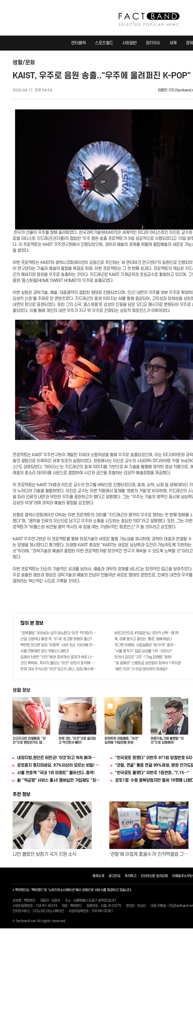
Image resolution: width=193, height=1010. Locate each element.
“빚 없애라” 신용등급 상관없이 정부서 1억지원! (147, 663)
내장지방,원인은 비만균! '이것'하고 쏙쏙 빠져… (56, 758)
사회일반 (129, 43)
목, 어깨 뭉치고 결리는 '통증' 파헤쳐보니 (143, 639)
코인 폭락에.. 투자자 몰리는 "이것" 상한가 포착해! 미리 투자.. (58, 663)
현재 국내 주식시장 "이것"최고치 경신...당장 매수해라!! (58, 669)
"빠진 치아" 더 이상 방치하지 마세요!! (140, 669)
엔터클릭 (78, 43)
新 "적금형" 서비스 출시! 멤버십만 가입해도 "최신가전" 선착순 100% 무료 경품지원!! (59, 780)
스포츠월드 (104, 43)
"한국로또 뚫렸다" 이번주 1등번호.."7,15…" (152, 773)
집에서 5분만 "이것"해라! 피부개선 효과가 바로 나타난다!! (58, 657)
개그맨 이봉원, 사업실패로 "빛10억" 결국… (145, 645)
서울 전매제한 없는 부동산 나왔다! (44, 651)
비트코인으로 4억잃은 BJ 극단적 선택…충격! (146, 633)
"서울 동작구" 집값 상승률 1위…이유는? (143, 651)
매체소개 (98, 876)
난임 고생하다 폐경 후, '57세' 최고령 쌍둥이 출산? (56, 639)
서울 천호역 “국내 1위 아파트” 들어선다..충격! (55, 773)
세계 (173, 43)
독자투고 (130, 876)
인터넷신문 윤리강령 (154, 876)
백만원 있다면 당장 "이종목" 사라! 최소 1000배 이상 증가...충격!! (58, 645)
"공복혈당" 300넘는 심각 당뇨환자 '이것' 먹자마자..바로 (58, 633)
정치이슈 (153, 43)
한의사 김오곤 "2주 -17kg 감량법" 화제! (142, 657)
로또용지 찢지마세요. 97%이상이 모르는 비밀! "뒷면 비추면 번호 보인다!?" (59, 765)
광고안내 (114, 876)
